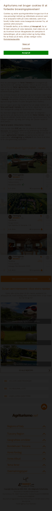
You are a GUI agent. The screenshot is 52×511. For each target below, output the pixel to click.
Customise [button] (26, 48)
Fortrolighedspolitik (12, 39)
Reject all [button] (26, 44)
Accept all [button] (26, 53)
